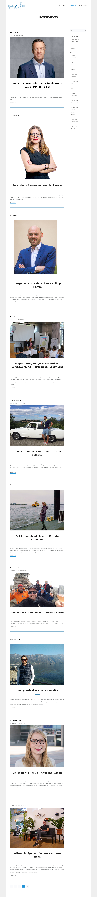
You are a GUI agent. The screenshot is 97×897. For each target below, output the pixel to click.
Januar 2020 (73, 76)
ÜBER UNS (65, 5)
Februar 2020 (74, 74)
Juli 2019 (73, 83)
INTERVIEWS (73, 5)
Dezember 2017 (74, 121)
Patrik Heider (14, 32)
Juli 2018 (73, 109)
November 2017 (74, 124)
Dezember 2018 (74, 100)
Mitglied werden (83, 5)
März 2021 (73, 55)
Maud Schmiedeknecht (18, 317)
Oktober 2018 (74, 105)
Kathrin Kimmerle (16, 485)
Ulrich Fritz (73, 48)
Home (59, 5)
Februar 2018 (74, 119)
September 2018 (74, 107)
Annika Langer (15, 115)
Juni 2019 (73, 86)
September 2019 (74, 81)
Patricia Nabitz (73, 43)
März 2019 (73, 93)
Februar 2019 (74, 95)
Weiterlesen (13, 102)
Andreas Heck (14, 803)
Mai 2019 (73, 88)
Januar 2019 (73, 97)
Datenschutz (51, 894)
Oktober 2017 (74, 126)
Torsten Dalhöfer (15, 400)
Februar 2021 (74, 57)
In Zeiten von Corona (75, 39)
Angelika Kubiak (15, 720)
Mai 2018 (73, 114)
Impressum (46, 894)
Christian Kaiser (15, 568)
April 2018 (73, 116)
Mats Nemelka (15, 639)
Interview (21, 35)
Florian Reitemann (74, 41)
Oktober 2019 (74, 79)
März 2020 (73, 71)
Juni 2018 (73, 112)
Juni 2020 (73, 64)
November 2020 (74, 60)
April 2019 (73, 90)
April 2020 (73, 69)
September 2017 (74, 128)
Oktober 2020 (74, 62)
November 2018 (74, 102)
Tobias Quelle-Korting (75, 45)
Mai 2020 (73, 67)
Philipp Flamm (15, 215)
